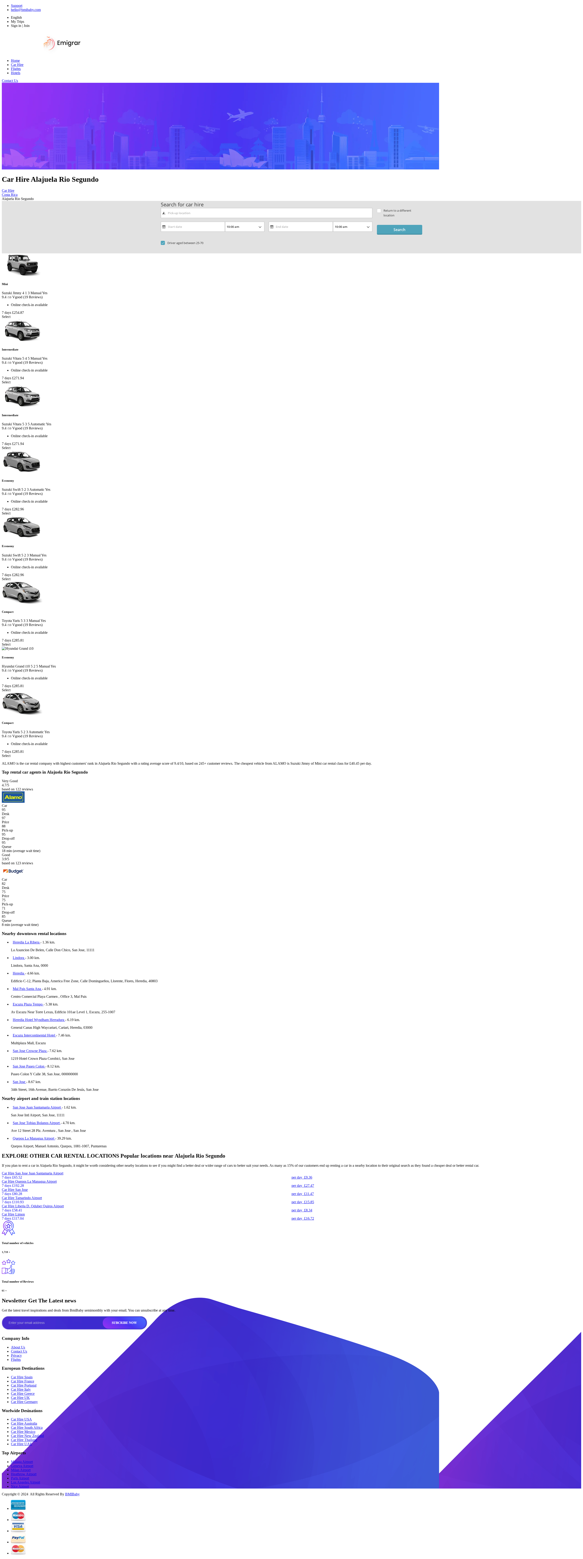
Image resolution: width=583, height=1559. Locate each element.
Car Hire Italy (21, 1389)
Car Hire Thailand (24, 1440)
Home (15, 60)
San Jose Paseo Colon (29, 1066)
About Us (18, 1347)
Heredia (19, 973)
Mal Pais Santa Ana (27, 989)
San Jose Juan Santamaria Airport (37, 1107)
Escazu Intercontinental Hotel (34, 1035)
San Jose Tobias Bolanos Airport (37, 1123)
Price (5, 822)
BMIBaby (72, 1494)
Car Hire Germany (24, 1402)
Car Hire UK (20, 1398)
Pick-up (7, 830)
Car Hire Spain (22, 1377)
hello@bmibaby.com (26, 10)
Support (16, 6)
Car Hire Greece (23, 1393)
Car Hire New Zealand (27, 1436)
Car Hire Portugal (23, 1385)
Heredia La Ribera (26, 942)
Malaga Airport (22, 1462)
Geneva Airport (22, 1466)
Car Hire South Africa (27, 1427)
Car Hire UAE (21, 1444)
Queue (6, 847)
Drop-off (8, 838)
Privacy (16, 1355)
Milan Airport (21, 1470)
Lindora (19, 958)
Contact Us (10, 81)
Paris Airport (20, 1478)
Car (4, 806)
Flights (16, 69)
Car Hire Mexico (23, 1432)
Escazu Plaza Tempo (28, 1004)
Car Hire (17, 65)
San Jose (19, 1082)
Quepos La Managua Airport (34, 1138)
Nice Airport (20, 1486)
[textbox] (266, 213)
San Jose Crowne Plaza (30, 1051)
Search (399, 229)
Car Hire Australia (24, 1423)
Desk (5, 814)
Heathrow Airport (23, 1474)
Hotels (15, 73)
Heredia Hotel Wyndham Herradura (39, 1020)
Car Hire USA (21, 1419)
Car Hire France (22, 1381)
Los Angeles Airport (25, 1482)
